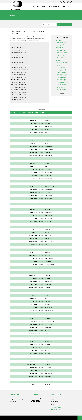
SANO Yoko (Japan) (62, 69)
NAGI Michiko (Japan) (61, 59)
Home (33, 6)
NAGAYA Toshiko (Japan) (62, 57)
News (70, 6)
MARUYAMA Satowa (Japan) (61, 50)
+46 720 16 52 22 (57, 407)
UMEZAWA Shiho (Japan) (62, 87)
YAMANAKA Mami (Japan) (62, 90)
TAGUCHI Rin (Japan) (62, 77)
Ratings (64, 6)
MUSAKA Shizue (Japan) (62, 54)
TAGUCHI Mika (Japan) (61, 79)
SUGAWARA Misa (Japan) (62, 72)
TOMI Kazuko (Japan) (61, 85)
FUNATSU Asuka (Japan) (62, 39)
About (39, 6)
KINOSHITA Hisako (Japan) (61, 47)
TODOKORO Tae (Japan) (61, 84)
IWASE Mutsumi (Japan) (62, 45)
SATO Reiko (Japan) (62, 70)
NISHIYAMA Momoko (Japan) (62, 62)
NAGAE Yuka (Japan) (62, 55)
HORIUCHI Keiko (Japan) (62, 42)
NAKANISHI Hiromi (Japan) (61, 60)
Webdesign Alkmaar (15, 417)
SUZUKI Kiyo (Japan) (62, 75)
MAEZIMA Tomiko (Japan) (62, 49)
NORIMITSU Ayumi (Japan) (61, 64)
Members (56, 6)
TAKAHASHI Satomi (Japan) (61, 80)
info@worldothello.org (58, 409)
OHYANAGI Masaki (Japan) (61, 65)
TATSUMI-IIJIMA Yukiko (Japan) (61, 82)
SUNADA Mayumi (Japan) (62, 74)
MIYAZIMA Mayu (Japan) (62, 52)
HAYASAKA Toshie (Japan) (61, 40)
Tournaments (47, 6)
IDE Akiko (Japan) (61, 44)
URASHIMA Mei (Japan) (61, 89)
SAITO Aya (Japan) (61, 67)
